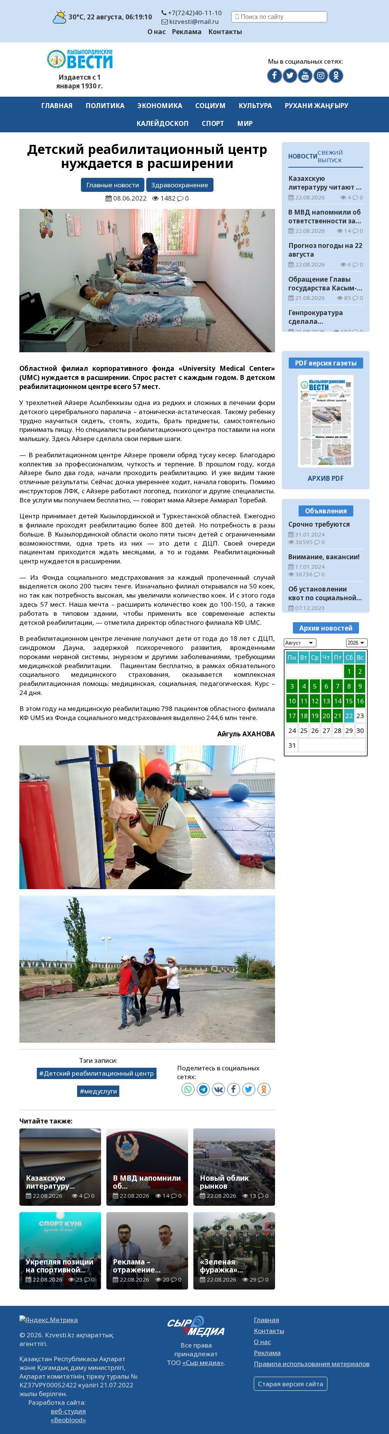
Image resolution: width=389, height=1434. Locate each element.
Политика (105, 105)
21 (338, 715)
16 (360, 701)
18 (304, 715)
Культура (255, 105)
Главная (57, 105)
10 (292, 701)
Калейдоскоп (162, 123)
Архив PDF (326, 478)
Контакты (225, 31)
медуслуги (100, 1091)
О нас (156, 31)
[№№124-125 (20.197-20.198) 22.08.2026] (326, 421)
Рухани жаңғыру (316, 105)
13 (326, 701)
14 (338, 701)
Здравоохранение (179, 184)
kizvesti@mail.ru (193, 21)
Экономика (160, 105)
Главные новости (112, 184)
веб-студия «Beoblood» (68, 1415)
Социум (210, 105)
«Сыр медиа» (203, 1362)
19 (315, 715)
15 (349, 701)
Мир (245, 123)
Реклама (187, 31)
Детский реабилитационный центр (99, 1073)
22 (349, 715)
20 (326, 715)
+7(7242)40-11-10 (194, 12)
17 (292, 715)
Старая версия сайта (290, 1383)
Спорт (213, 123)
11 (304, 701)
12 (315, 701)
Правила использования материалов (312, 1363)
